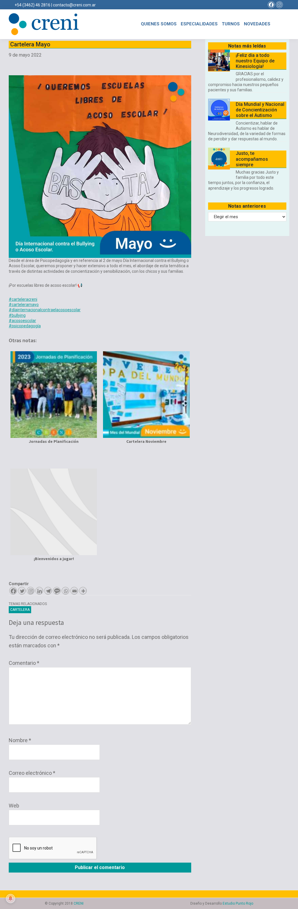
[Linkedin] (39, 591)
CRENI (79, 903)
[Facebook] (271, 4)
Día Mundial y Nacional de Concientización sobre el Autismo (260, 110)
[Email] (74, 591)
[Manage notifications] (10, 898)
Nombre (20, 740)
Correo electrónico (32, 773)
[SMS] (57, 591)
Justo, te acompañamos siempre (252, 159)
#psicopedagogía (25, 326)
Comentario (24, 663)
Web (14, 806)
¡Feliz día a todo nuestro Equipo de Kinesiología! (255, 61)
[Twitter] (22, 591)
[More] (83, 591)
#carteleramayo (24, 304)
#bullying (17, 315)
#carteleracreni (23, 299)
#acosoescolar (22, 320)
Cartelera (20, 610)
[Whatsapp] (65, 591)
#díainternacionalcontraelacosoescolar (45, 309)
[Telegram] (48, 591)
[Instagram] (279, 4)
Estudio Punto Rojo (238, 903)
